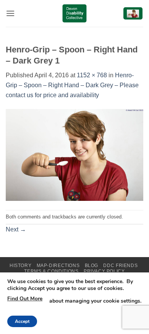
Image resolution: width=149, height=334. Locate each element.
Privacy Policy (104, 271)
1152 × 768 (92, 75)
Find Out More (24, 298)
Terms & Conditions (51, 271)
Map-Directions (58, 265)
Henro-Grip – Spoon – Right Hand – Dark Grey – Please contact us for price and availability (72, 85)
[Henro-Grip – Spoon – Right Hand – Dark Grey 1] (74, 154)
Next (16, 229)
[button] (10, 13)
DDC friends (120, 265)
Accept (22, 321)
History (20, 265)
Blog (91, 265)
